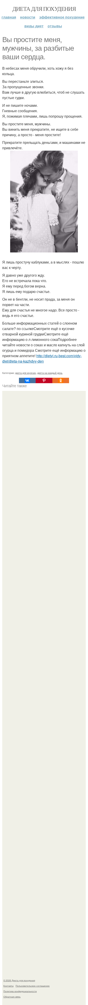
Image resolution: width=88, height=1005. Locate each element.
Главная (9, 17)
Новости (27, 17)
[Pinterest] (44, 380)
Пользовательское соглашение (33, 985)
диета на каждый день (50, 373)
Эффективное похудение (62, 17)
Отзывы (55, 26)
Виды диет (34, 26)
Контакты (8, 985)
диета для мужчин (25, 373)
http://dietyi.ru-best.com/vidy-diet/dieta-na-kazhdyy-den (42, 358)
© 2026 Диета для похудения (19, 980)
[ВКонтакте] (27, 380)
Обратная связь (12, 996)
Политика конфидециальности (20, 991)
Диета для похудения (44, 8)
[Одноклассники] (60, 380)
